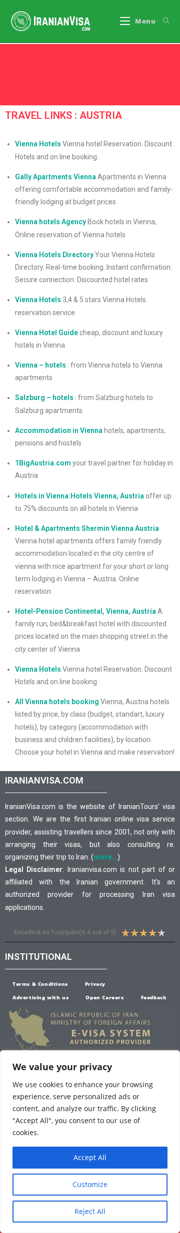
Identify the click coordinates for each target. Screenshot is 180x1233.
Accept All (90, 1157)
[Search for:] (163, 21)
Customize (90, 1184)
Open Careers (105, 997)
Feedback (154, 997)
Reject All (90, 1211)
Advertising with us (40, 997)
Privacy (95, 983)
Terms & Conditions (40, 983)
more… (106, 857)
